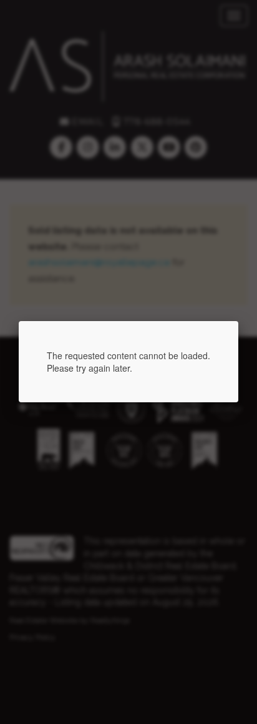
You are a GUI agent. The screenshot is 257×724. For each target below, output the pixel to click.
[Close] (238, 321)
